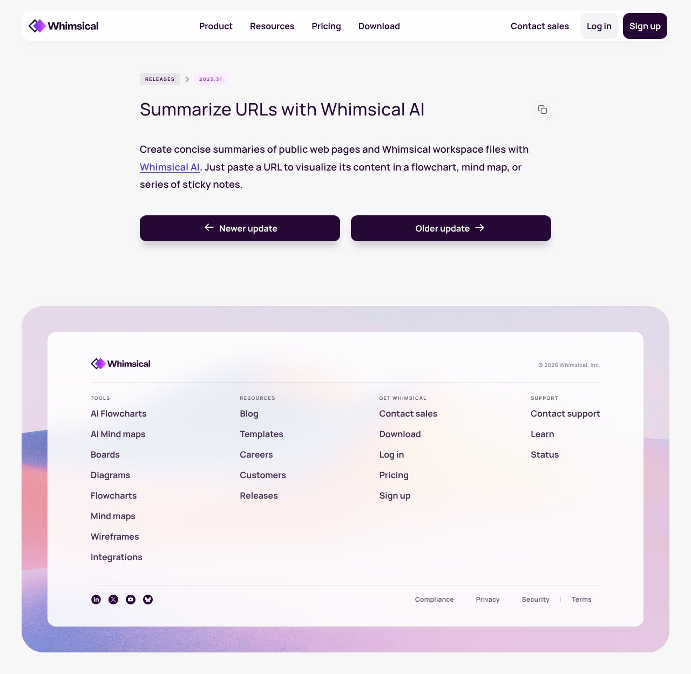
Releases (160, 79)
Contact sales (540, 26)
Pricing (326, 26)
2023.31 (210, 79)
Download (379, 26)
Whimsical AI (170, 167)
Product (216, 26)
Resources (272, 26)
